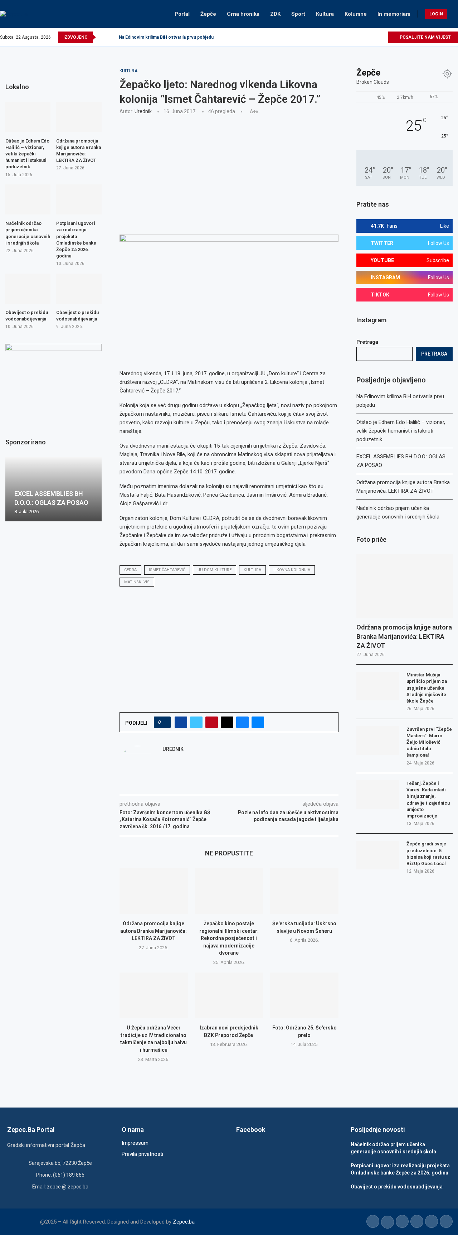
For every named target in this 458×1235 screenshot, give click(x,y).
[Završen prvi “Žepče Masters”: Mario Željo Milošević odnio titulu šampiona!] (377, 740)
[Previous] (103, 37)
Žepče (208, 14)
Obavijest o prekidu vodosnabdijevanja (26, 316)
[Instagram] (357, 37)
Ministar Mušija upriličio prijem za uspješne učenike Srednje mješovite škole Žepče (426, 688)
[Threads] (382, 37)
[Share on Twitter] (196, 722)
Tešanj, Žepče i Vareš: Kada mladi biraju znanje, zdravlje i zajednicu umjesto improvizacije (428, 800)
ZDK (275, 14)
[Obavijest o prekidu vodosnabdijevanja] (27, 289)
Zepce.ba (184, 1222)
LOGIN (436, 13)
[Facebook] (341, 37)
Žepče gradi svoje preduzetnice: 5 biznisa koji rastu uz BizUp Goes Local (428, 853)
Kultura (325, 14)
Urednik (143, 111)
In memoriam (393, 14)
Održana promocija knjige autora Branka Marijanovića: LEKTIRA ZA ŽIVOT (153, 931)
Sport (298, 14)
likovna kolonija (291, 570)
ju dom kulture (215, 570)
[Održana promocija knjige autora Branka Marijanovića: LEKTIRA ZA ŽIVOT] (154, 891)
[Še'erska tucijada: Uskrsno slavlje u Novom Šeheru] (304, 891)
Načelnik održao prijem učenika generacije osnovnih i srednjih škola (27, 233)
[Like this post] (164, 722)
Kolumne (356, 14)
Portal (182, 14)
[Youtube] (366, 37)
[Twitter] (349, 37)
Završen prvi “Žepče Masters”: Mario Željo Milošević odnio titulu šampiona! (429, 742)
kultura (252, 570)
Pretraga (367, 342)
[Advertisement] (229, 174)
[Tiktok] (374, 37)
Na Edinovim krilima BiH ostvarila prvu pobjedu (166, 37)
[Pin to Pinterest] (211, 722)
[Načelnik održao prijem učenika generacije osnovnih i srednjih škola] (27, 199)
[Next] (112, 37)
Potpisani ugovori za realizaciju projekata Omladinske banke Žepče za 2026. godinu (76, 240)
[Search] (454, 14)
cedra (130, 570)
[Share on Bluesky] (242, 722)
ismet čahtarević (167, 570)
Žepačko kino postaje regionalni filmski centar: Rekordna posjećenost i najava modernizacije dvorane (229, 938)
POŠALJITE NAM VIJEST (425, 37)
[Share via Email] (258, 722)
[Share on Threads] (227, 722)
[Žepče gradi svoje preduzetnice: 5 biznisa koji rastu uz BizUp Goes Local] (377, 855)
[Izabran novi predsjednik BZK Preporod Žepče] (229, 995)
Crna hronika (243, 14)
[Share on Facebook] (181, 722)
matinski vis (137, 582)
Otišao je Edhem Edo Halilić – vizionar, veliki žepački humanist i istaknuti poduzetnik (400, 431)
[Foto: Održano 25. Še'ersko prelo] (304, 995)
